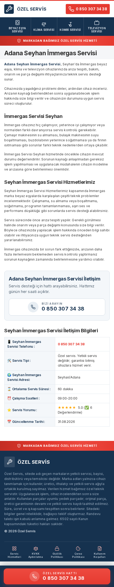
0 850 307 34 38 (71, 344)
